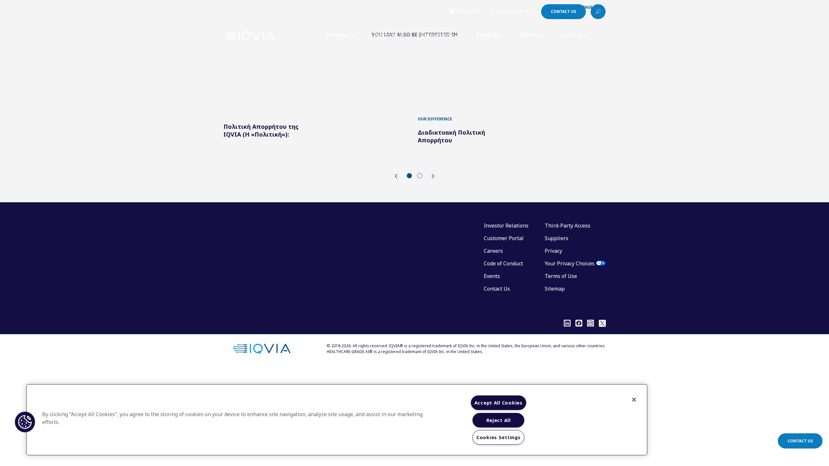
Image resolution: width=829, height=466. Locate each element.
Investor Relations (506, 225)
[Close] (634, 400)
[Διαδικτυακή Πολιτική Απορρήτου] (463, 80)
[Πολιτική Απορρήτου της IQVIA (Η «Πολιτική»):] (268, 80)
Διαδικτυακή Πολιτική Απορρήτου (451, 136)
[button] (399, 176)
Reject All (498, 420)
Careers (493, 250)
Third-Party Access (567, 225)
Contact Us (497, 288)
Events (492, 276)
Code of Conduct (503, 263)
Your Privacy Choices (570, 263)
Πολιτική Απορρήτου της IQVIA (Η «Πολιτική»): (261, 130)
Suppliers (556, 238)
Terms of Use (561, 276)
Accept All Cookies (498, 403)
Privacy (553, 250)
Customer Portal (504, 238)
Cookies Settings (498, 437)
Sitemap (555, 288)
